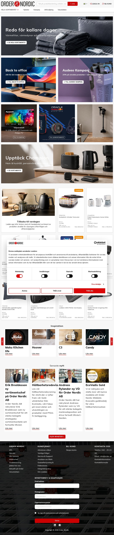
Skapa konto (71, 450)
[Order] (18, 4)
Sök (73, 4)
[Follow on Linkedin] (55, 525)
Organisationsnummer (43, 502)
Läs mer (9, 353)
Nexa (3, 262)
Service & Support (45, 456)
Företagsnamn (40, 492)
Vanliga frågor (44, 453)
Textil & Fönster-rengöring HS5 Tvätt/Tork (97, 308)
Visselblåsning (15, 462)
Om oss (12, 453)
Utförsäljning (48, 10)
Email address (40, 481)
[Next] (111, 341)
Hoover (90, 306)
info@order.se (106, 456)
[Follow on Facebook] (60, 525)
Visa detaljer (96, 284)
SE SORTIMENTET (14, 170)
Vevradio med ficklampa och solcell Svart (42, 308)
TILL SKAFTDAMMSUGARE (95, 137)
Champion (91, 215)
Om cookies (42, 472)
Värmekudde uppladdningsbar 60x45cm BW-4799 (11, 308)
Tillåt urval (57, 291)
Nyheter (26, 10)
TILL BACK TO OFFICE (16, 82)
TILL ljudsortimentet (57, 137)
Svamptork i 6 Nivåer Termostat (69, 217)
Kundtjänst (44, 446)
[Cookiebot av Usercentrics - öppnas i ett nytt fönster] (95, 243)
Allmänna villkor (44, 450)
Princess (62, 215)
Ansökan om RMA (45, 459)
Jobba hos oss (15, 465)
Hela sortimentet (8, 10)
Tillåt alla (89, 291)
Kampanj (37, 10)
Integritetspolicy (44, 469)
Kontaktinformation (103, 459)
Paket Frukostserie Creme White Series (98, 218)
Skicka (57, 521)
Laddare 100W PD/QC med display (70, 308)
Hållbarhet (13, 459)
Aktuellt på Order (16, 469)
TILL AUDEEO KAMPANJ (73, 82)
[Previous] (2, 341)
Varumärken (62, 10)
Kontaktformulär (101, 462)
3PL (10, 450)
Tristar (4, 306)
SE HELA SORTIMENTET (17, 42)
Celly (61, 306)
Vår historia (14, 456)
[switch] (44, 276)
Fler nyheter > (57, 437)
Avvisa (24, 291)
